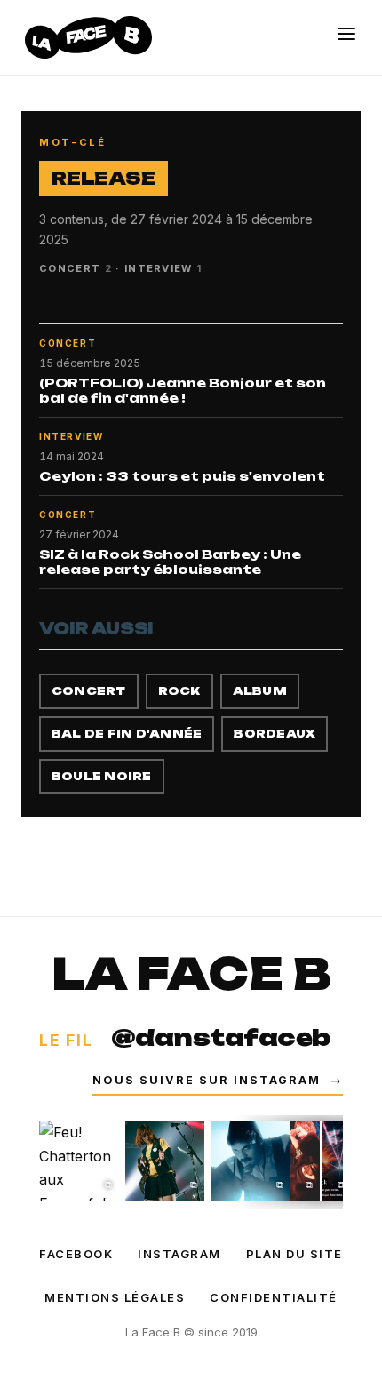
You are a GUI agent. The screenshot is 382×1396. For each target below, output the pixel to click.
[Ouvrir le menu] (346, 34)
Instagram (179, 1254)
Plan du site (294, 1254)
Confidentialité (274, 1297)
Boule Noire (102, 776)
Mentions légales (114, 1297)
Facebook (76, 1254)
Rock (179, 691)
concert (89, 691)
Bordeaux (274, 733)
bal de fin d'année (127, 733)
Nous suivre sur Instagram (217, 1080)
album (260, 691)
